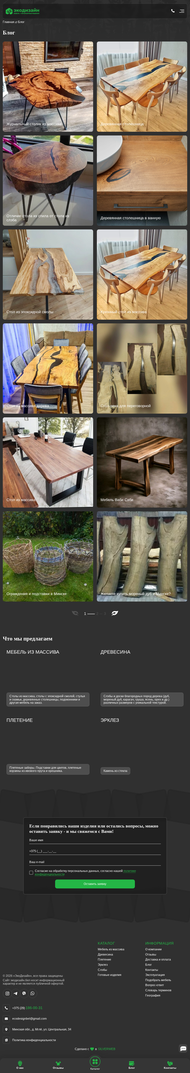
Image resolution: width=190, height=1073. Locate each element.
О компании (153, 949)
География (152, 995)
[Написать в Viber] (24, 997)
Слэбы (102, 969)
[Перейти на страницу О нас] (20, 1065)
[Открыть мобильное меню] (181, 11)
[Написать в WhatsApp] (32, 997)
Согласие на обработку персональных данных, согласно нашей (85, 872)
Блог (148, 964)
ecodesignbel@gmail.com (29, 1018)
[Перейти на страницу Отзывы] (58, 1065)
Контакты (151, 969)
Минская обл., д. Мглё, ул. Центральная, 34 (41, 1029)
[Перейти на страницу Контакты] (170, 1065)
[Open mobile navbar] (95, 1061)
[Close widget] (183, 1048)
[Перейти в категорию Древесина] (142, 678)
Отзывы (150, 954)
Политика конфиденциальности (34, 1040)
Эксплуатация (155, 974)
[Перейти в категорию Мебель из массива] (48, 678)
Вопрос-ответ (154, 985)
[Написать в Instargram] (7, 997)
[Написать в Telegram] (15, 997)
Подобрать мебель (158, 980)
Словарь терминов (158, 990)
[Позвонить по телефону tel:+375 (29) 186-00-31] (173, 11)
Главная (8, 22)
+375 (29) (27, 1008)
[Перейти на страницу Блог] (132, 1065)
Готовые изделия (109, 974)
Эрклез (103, 964)
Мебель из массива (111, 949)
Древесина (105, 954)
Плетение (104, 959)
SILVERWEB (106, 1049)
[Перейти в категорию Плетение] (48, 746)
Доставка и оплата (158, 959)
